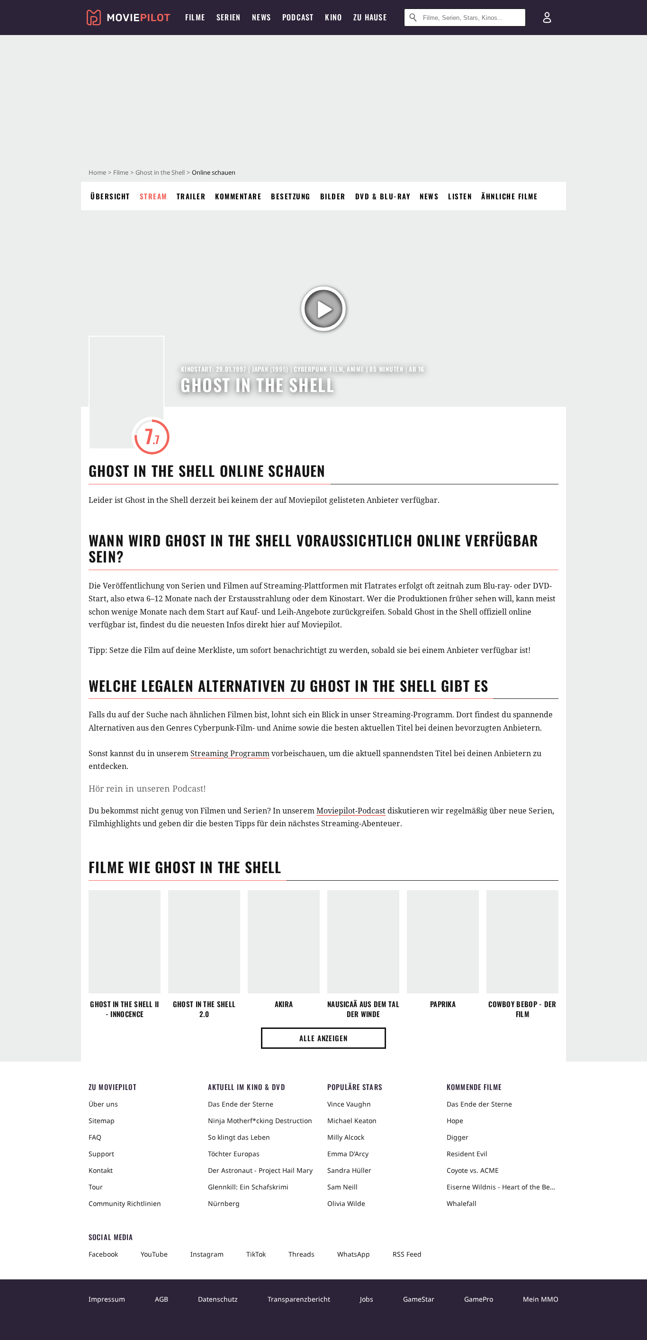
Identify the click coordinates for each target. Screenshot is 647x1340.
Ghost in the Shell (160, 172)
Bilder (333, 196)
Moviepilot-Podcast (351, 810)
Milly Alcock (345, 1137)
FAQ (95, 1137)
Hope (455, 1120)
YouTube (154, 1254)
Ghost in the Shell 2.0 (204, 1009)
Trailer (191, 196)
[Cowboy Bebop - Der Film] (522, 941)
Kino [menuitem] (333, 17)
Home (97, 172)
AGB (161, 1299)
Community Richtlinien (125, 1203)
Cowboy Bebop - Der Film (522, 1009)
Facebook (103, 1254)
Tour (96, 1186)
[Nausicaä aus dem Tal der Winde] (363, 941)
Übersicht (110, 196)
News (429, 196)
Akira (284, 1004)
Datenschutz (218, 1299)
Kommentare (238, 196)
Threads (301, 1254)
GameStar (418, 1299)
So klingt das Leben (239, 1137)
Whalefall (461, 1203)
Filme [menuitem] (195, 17)
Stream (153, 196)
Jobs (366, 1299)
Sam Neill (342, 1186)
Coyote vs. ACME (473, 1170)
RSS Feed (407, 1254)
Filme (120, 172)
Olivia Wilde (346, 1203)
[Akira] (284, 941)
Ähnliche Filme (509, 196)
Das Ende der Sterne (240, 1103)
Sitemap (102, 1120)
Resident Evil (467, 1153)
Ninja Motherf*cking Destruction (260, 1120)
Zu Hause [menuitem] (370, 17)
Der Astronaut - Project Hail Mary (260, 1170)
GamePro (478, 1299)
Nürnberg (224, 1203)
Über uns (103, 1103)
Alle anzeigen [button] (323, 1038)
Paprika (443, 1004)
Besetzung (291, 196)
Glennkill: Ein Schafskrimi (248, 1186)
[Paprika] (443, 941)
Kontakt (101, 1170)
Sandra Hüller (349, 1170)
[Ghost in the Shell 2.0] (204, 941)
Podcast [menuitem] (298, 17)
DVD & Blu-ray (383, 196)
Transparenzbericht (299, 1299)
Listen (460, 196)
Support (101, 1153)
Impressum (107, 1299)
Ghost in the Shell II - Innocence (124, 1009)
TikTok (256, 1254)
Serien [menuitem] (228, 17)
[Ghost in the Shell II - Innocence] (125, 941)
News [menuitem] (261, 17)
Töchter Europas (234, 1153)
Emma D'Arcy (347, 1153)
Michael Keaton (352, 1120)
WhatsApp (353, 1254)
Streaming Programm (230, 753)
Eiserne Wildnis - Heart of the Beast (502, 1186)
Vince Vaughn (349, 1103)
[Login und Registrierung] (547, 17)
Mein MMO (540, 1299)
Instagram (207, 1254)
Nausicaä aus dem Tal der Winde (363, 1009)
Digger (457, 1137)
